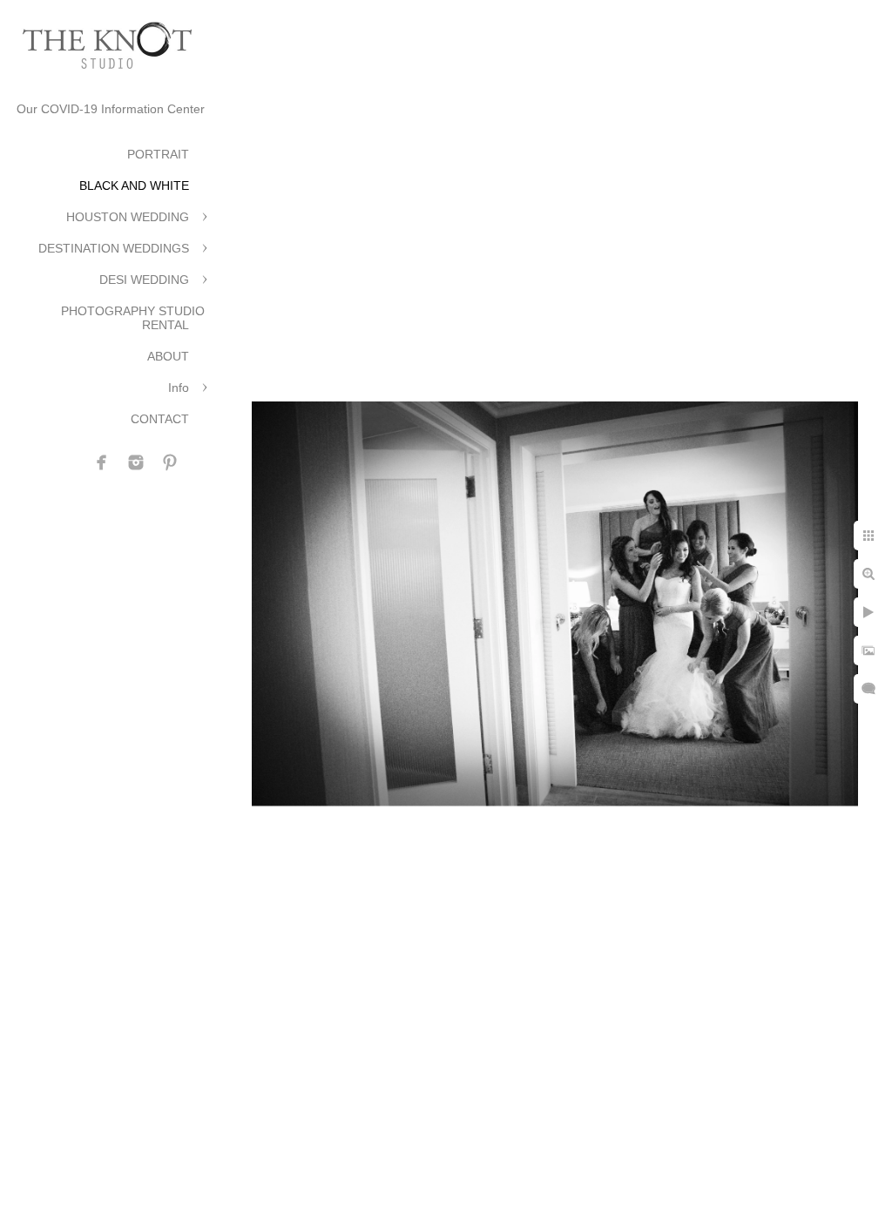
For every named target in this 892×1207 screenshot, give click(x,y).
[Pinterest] (170, 462)
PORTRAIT (158, 154)
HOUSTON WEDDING (127, 217)
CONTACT (160, 419)
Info (178, 387)
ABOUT (168, 356)
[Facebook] (102, 462)
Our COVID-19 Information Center (111, 109)
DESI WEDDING (144, 280)
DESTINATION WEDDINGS (113, 248)
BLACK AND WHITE (134, 185)
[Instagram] (136, 462)
